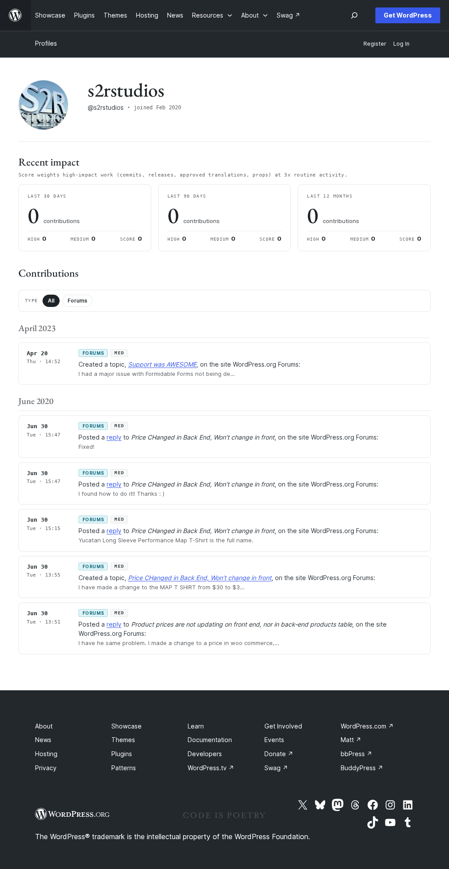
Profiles (46, 43)
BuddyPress (362, 768)
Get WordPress (408, 15)
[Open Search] (354, 15)
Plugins (121, 753)
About (44, 726)
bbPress (356, 753)
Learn (196, 726)
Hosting (46, 753)
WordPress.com (367, 726)
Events (274, 739)
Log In (401, 43)
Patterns (123, 768)
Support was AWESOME (162, 364)
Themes (123, 739)
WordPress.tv (211, 768)
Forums (77, 300)
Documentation (210, 739)
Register (374, 43)
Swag (276, 768)
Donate (278, 753)
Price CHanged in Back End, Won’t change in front (199, 577)
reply (114, 437)
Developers (205, 753)
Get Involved (283, 726)
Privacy (46, 768)
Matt (351, 739)
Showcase (126, 726)
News (43, 739)
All (51, 300)
